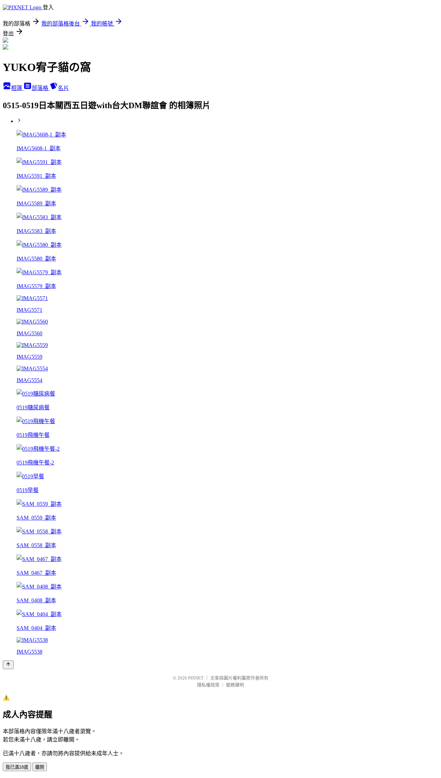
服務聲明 (235, 684)
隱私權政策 (208, 684)
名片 (63, 88)
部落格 (41, 88)
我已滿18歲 (17, 767)
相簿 (17, 88)
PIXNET (196, 677)
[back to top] (8, 665)
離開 (39, 767)
